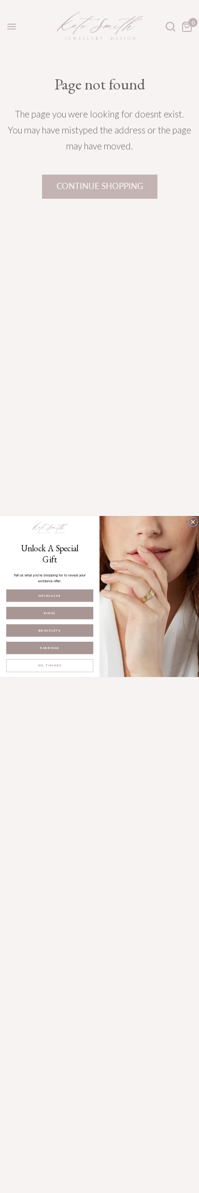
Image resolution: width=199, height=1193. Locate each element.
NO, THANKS (50, 665)
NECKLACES (50, 596)
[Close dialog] (193, 522)
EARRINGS (49, 648)
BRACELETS (49, 631)
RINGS (50, 613)
